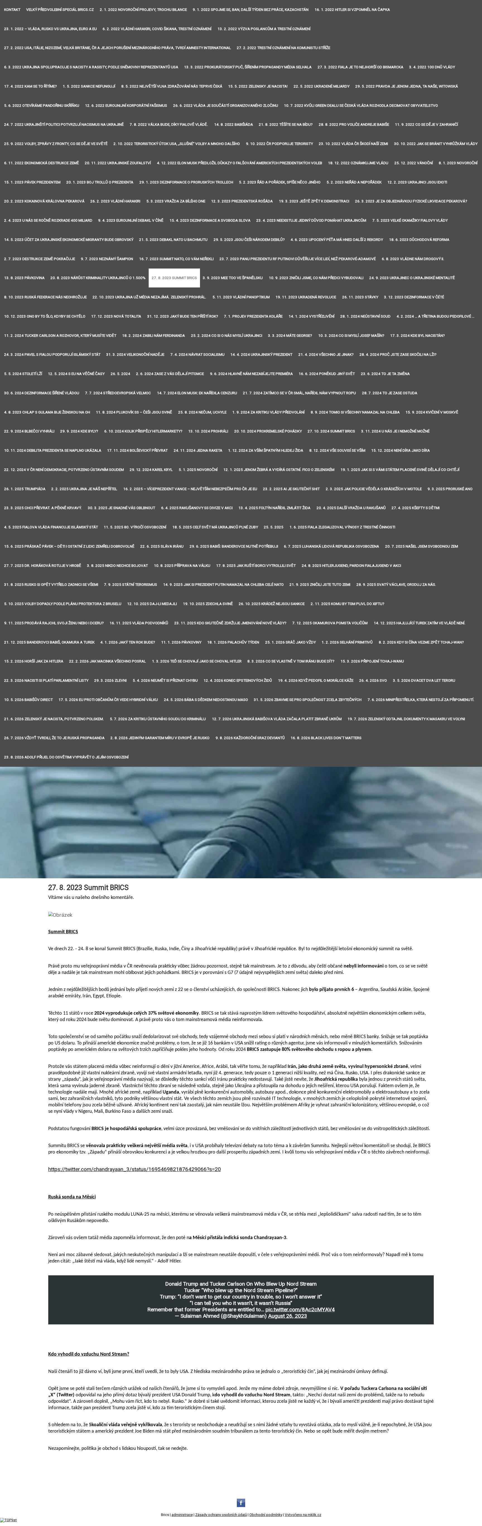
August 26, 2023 (287, 1316)
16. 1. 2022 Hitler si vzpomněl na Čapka (352, 10)
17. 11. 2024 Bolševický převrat (137, 450)
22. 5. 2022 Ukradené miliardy (322, 86)
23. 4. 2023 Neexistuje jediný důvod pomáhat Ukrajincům (311, 220)
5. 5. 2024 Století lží (23, 374)
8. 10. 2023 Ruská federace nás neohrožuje (45, 297)
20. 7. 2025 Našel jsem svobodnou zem (421, 546)
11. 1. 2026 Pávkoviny (181, 642)
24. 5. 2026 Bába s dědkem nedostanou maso (206, 700)
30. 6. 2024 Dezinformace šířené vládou (41, 393)
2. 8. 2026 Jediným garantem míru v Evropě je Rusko (159, 738)
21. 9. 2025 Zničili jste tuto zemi (320, 584)
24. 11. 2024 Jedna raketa (198, 450)
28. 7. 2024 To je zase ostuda (389, 393)
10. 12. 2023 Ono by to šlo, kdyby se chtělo (44, 316)
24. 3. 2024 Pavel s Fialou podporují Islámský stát (52, 354)
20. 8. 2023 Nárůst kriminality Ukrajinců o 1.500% (98, 278)
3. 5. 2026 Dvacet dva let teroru (424, 680)
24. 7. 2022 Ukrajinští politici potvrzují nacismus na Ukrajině (64, 124)
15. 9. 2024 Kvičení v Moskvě (432, 412)
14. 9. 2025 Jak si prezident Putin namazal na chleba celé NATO (223, 584)
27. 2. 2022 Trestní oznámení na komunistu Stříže (283, 48)
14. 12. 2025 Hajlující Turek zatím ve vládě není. (420, 623)
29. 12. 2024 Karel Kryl (151, 470)
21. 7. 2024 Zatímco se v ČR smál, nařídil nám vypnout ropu (299, 393)
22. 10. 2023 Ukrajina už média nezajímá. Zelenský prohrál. (149, 297)
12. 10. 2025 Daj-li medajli (152, 604)
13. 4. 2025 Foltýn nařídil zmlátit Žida (274, 508)
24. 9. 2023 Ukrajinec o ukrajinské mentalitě (412, 278)
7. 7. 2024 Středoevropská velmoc (118, 393)
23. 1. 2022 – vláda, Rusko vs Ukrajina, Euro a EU (50, 29)
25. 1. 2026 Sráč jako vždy (290, 642)
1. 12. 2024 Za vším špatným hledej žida (265, 450)
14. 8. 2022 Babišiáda (233, 124)
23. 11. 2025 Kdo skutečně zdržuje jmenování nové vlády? (230, 623)
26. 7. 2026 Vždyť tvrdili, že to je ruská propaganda (54, 738)
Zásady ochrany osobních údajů (221, 1515)
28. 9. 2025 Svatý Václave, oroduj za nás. (396, 584)
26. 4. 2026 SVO (373, 680)
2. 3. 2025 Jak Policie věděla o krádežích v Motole (374, 489)
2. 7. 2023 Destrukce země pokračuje (39, 259)
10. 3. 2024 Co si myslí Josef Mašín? (351, 335)
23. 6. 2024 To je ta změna (385, 374)
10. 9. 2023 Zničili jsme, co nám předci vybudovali (316, 278)
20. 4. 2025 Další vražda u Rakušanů (351, 508)
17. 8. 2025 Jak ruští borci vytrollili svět (256, 566)
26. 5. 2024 (120, 374)
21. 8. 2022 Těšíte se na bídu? (286, 124)
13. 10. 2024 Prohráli (208, 431)
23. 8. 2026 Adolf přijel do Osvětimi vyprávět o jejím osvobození (66, 757)
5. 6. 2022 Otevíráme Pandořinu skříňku (41, 105)
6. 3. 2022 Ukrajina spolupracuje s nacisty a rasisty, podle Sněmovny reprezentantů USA (91, 67)
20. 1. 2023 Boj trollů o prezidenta (99, 182)
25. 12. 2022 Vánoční (413, 163)
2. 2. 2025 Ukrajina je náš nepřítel (84, 489)
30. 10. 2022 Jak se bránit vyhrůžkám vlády (436, 144)
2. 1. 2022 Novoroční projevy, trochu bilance (143, 10)
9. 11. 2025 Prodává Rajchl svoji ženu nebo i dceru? (54, 623)
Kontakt (12, 10)
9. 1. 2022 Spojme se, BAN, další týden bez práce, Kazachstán (251, 10)
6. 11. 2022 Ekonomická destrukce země (41, 163)
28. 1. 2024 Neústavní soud (365, 316)
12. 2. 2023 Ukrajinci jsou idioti (417, 182)
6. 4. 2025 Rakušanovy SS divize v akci (197, 508)
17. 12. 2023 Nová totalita (116, 316)
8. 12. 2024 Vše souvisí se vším (337, 450)
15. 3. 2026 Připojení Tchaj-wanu (372, 661)
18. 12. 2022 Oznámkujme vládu (358, 163)
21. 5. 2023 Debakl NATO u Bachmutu (173, 240)
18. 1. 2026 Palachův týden (233, 642)
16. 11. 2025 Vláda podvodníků (139, 623)
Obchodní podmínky (265, 1515)
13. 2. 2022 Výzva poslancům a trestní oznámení (264, 29)
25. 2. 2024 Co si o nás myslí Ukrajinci (226, 335)
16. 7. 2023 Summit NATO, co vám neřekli (176, 259)
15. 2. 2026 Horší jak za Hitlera (33, 661)
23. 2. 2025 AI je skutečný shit (291, 489)
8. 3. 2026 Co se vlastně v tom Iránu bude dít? (290, 661)
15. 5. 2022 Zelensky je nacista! (258, 86)
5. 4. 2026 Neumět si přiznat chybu (165, 680)
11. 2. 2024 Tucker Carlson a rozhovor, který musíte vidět (60, 335)
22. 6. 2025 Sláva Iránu (162, 546)
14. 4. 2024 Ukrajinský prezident (261, 354)
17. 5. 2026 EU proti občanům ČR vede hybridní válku (108, 700)
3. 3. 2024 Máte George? (290, 335)
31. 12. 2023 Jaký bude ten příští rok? (182, 316)
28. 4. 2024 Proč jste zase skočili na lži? (398, 354)
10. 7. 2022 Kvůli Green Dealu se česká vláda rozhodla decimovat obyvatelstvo (361, 105)
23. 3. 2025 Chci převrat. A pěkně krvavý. (43, 508)
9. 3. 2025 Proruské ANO (450, 489)
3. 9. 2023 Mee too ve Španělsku (233, 278)
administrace (182, 1515)
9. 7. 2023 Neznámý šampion (107, 259)
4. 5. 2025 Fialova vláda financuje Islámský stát (51, 527)
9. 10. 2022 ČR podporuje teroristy (279, 144)
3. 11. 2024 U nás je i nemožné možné (395, 431)
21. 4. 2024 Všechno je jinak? (326, 354)
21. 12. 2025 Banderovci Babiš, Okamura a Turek (49, 642)
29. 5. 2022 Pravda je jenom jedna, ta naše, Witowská (406, 86)
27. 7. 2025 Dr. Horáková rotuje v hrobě (42, 566)
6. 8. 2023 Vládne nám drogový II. (413, 259)
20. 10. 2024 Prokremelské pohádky (268, 431)
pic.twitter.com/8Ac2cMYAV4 (300, 1309)
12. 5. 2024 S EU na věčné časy (76, 374)
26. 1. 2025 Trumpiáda (24, 489)
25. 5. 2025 (273, 527)
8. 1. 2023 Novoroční (458, 163)
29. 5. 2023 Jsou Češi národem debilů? (249, 240)
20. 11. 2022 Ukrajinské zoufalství (118, 163)
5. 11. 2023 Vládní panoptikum (241, 297)
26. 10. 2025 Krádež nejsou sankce (272, 604)
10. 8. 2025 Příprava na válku (182, 566)
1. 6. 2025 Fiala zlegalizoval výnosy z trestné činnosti (342, 527)
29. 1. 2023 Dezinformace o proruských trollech (186, 182)
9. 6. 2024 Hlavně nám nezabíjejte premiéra (251, 374)
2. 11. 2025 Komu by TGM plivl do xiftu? (347, 604)
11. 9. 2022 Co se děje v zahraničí (426, 124)
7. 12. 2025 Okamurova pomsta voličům (330, 623)
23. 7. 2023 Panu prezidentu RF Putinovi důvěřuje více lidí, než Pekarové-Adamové (298, 259)
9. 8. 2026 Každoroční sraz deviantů (250, 738)
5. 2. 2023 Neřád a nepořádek (354, 182)
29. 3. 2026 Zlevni (110, 680)
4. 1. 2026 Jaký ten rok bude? (127, 642)
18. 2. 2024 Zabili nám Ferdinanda (153, 335)
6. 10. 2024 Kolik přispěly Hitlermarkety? (143, 431)
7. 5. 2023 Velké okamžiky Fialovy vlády (410, 220)
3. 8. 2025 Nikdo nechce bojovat (117, 566)
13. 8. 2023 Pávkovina (24, 278)
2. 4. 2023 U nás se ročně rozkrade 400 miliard (48, 220)
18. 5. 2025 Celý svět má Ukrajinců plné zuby (215, 527)
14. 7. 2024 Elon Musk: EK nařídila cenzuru (197, 393)
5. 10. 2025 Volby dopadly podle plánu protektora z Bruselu (62, 604)
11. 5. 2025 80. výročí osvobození (135, 527)
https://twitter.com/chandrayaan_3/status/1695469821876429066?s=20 (134, 1169)
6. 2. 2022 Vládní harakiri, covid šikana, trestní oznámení (157, 29)
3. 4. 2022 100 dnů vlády (432, 67)
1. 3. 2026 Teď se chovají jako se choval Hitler (197, 661)
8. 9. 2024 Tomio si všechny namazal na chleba (355, 412)
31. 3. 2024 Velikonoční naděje (135, 354)
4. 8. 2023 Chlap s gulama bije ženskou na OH (47, 412)
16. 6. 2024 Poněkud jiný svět (327, 374)
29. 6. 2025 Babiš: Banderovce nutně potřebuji (234, 546)
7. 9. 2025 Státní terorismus (130, 584)
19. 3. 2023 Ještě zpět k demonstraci (314, 201)
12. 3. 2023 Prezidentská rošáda (242, 201)
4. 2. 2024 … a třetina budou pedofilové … (435, 316)
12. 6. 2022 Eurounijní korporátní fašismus (126, 105)
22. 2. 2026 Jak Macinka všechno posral (107, 661)
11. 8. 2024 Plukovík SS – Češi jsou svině (134, 412)
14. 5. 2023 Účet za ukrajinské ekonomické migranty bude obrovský (68, 240)
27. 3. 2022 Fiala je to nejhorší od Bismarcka (360, 67)
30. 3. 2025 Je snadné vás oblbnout (121, 508)
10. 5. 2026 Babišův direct (28, 700)
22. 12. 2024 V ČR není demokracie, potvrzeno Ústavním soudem (64, 470)
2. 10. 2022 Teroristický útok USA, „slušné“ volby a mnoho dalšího (177, 144)
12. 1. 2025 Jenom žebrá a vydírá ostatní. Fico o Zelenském (278, 470)
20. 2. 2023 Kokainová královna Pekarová (44, 201)
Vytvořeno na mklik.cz (303, 1515)
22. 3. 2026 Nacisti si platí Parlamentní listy (46, 680)
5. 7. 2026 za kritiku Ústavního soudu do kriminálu (158, 719)
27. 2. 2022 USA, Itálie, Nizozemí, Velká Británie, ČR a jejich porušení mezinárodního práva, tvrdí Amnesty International (117, 48)
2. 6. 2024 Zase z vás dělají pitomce (170, 374)
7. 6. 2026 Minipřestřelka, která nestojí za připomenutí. (421, 700)
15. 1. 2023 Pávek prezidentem (32, 182)
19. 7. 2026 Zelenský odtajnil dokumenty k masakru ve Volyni (406, 719)
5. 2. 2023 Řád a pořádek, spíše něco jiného (279, 182)
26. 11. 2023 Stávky (360, 297)
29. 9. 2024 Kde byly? (79, 431)
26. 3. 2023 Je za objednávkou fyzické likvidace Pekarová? (411, 201)
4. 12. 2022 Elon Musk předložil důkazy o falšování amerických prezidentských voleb (239, 163)
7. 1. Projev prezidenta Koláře (253, 316)
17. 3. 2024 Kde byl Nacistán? (417, 335)
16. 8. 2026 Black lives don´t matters (326, 738)
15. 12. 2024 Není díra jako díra (400, 450)
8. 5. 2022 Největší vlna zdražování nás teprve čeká (171, 86)
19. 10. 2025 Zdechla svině (208, 604)
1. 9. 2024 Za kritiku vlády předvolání (268, 412)
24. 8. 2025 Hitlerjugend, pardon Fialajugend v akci (351, 566)
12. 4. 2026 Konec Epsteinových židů (238, 680)
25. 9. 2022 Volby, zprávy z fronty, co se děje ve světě (56, 144)
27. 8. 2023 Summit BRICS (174, 278)
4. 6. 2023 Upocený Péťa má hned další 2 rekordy (337, 240)
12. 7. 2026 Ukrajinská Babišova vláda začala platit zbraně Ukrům (277, 719)
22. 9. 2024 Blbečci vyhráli (29, 431)
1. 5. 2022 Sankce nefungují (89, 86)
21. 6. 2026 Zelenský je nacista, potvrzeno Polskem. (54, 719)
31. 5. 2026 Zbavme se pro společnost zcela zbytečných (308, 700)
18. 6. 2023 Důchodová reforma (419, 240)
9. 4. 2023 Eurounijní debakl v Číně (130, 220)
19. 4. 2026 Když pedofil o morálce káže (315, 680)
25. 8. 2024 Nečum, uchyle (202, 412)
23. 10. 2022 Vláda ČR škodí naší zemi (353, 144)
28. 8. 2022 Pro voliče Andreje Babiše (354, 124)
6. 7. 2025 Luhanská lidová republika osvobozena (331, 546)
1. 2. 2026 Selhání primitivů (347, 642)
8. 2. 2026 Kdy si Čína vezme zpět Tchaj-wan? (421, 642)
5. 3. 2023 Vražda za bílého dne (175, 201)
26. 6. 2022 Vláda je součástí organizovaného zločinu (225, 105)
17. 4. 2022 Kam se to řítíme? (30, 86)
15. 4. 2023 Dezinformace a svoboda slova (210, 220)
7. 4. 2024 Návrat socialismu (197, 354)
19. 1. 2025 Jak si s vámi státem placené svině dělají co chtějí (400, 470)
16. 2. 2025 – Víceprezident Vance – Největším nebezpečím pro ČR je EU (190, 489)
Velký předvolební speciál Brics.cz (60, 10)
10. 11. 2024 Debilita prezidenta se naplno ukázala (52, 450)
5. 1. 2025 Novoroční (198, 470)
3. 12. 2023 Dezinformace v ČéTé (414, 297)
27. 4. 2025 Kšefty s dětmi (416, 508)
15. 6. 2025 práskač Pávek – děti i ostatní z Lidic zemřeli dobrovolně (69, 546)
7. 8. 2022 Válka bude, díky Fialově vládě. (169, 124)
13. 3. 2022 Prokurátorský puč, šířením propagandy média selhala (248, 67)
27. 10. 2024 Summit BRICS (331, 431)
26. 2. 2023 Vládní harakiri (115, 201)
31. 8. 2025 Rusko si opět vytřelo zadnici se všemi (51, 584)
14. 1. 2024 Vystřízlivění (311, 316)
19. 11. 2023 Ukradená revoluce (306, 297)
